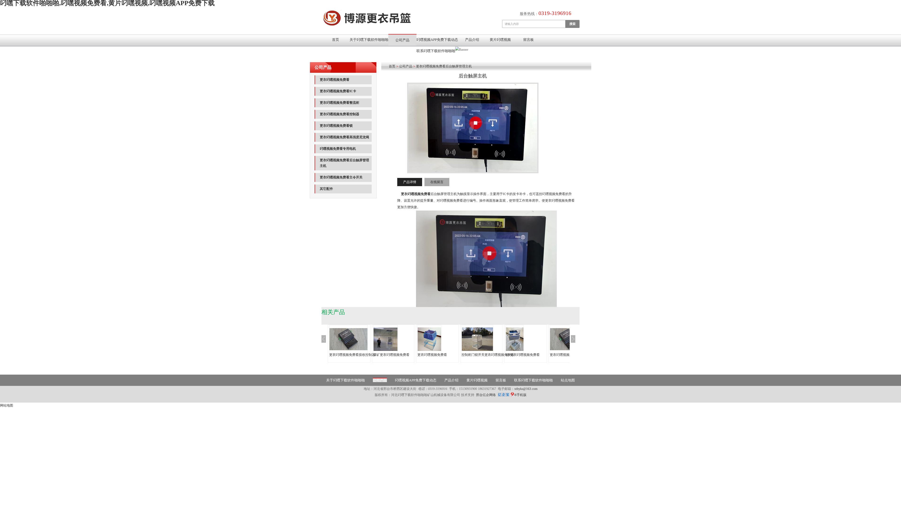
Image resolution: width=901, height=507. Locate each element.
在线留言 (436, 182)
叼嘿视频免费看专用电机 (338, 148)
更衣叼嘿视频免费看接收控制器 (352, 355)
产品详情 (409, 182)
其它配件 (326, 189)
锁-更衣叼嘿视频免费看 (523, 355)
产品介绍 (472, 40)
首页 (335, 40)
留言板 (528, 40)
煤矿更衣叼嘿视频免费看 (391, 355)
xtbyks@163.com (526, 389)
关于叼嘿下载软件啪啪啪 (369, 40)
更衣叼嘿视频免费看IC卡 (338, 91)
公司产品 (402, 40)
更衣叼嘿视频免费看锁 (336, 125)
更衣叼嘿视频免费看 (334, 79)
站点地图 (568, 380)
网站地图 (6, 405)
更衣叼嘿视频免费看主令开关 (341, 177)
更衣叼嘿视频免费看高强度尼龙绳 (344, 137)
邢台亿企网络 (486, 395)
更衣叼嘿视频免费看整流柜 (339, 102)
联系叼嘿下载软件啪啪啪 (435, 51)
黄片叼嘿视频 (500, 40)
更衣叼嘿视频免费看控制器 (339, 114)
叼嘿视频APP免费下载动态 (437, 40)
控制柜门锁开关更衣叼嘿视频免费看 (488, 355)
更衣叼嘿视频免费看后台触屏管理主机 (344, 163)
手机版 (522, 395)
